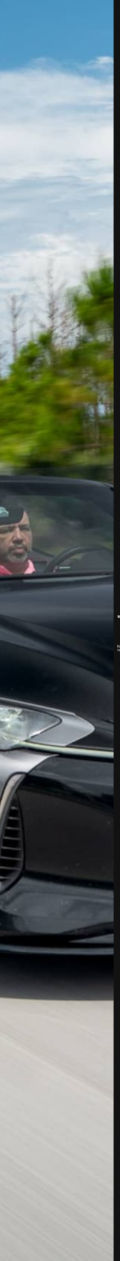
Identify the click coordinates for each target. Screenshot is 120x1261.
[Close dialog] (112, 7)
